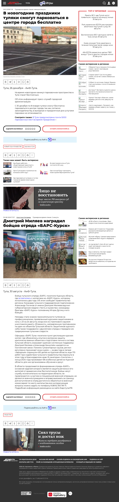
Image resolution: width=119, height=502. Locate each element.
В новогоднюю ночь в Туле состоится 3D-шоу (59, 164)
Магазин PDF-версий (46, 459)
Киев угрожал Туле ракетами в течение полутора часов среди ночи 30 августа (97, 45)
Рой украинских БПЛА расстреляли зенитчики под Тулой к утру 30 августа (97, 27)
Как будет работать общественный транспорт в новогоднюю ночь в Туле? (23, 165)
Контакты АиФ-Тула (26, 462)
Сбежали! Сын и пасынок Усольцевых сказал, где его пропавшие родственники (102, 69)
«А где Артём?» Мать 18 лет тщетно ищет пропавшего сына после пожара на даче (101, 246)
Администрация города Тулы (14, 76)
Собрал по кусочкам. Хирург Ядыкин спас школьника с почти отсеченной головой (102, 84)
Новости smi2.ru (11, 210)
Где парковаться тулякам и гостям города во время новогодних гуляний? (25, 180)
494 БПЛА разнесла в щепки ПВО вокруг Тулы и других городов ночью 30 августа (97, 54)
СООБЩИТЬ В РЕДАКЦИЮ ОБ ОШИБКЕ (88, 462)
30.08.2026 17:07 (9, 217)
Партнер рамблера (39, 493)
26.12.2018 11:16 (8, 9)
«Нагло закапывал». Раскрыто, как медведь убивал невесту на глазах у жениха (102, 107)
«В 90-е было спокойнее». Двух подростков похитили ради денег (101, 222)
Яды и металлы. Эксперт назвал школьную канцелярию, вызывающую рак (100, 253)
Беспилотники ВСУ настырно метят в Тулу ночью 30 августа (97, 36)
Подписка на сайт (96, 459)
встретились (24, 298)
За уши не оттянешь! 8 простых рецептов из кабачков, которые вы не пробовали (102, 261)
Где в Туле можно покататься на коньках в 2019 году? (24, 171)
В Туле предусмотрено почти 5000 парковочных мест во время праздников (40, 118)
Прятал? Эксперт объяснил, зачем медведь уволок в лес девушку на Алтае (101, 99)
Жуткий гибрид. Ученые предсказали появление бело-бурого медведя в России (102, 238)
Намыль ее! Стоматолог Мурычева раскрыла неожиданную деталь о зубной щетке (101, 231)
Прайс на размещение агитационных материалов (54, 462)
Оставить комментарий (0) (59, 129)
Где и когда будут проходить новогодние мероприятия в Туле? (62, 171)
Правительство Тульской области (15, 280)
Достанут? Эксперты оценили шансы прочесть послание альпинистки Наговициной (102, 92)
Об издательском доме (27, 459)
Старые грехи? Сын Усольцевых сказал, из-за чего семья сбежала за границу (102, 76)
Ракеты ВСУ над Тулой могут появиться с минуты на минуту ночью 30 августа (97, 17)
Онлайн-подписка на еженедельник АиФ (72, 459)
